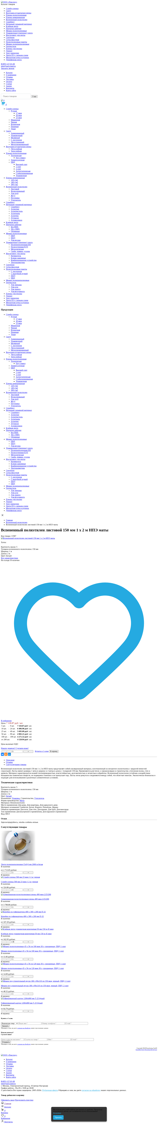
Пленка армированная (15, 17)
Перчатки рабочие (13, 28)
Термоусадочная (17, 160)
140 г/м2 (14, 182)
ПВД (13, 162)
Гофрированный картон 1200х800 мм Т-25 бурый (22, 1003)
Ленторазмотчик (18, 262)
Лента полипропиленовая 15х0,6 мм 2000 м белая (22, 864)
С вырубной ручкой (19, 274)
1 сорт (18, 167)
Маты (22, 800)
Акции (9, 86)
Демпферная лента (14, 60)
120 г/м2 (14, 180)
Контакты (10, 88)
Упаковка (16, 798)
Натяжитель (16, 256)
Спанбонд (10, 22)
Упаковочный (16, 135)
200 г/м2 (14, 184)
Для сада (14, 287)
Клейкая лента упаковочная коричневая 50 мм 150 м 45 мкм (26, 934)
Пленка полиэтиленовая (16, 15)
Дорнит (9, 51)
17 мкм (19, 113)
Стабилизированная (24, 173)
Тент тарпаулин (12, 53)
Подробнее (57, 1113)
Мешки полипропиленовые (17, 44)
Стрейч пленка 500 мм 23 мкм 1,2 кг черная (19, 882)
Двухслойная (16, 149)
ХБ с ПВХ (15, 229)
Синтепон (10, 37)
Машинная (15, 120)
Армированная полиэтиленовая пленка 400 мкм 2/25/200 (25, 899)
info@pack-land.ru (8, 66)
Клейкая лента (12, 26)
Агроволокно (16, 220)
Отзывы (9, 77)
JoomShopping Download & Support (146, 1049)
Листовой (15, 189)
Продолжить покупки (24, 1100)
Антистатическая (23, 171)
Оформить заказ (7, 1100)
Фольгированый (18, 191)
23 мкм (19, 118)
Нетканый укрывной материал (19, 24)
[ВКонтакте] (2, 754)
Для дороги (15, 289)
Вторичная (15, 124)
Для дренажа (16, 285)
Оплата (9, 81)
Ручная (14, 111)
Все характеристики (9, 558)
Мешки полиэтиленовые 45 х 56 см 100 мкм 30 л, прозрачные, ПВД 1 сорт (32, 951)
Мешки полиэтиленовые (16, 31)
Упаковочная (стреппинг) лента (19, 33)
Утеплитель (16, 200)
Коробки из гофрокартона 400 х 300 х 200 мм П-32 (22, 916)
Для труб (14, 193)
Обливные (15, 231)
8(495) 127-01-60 (8, 64)
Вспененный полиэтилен (16, 20)
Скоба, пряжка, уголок (20, 251)
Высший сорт (21, 164)
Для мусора (15, 240)
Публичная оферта (50, 1090)
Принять (58, 1117)
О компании (11, 75)
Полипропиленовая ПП (21, 245)
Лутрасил (15, 218)
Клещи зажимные (18, 258)
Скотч (8, 11)
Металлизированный (20, 144)
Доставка (10, 79)
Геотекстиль (11, 46)
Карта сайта (11, 90)
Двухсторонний (17, 142)
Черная (14, 122)
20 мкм (19, 115)
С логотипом (16, 140)
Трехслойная (16, 151)
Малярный (15, 138)
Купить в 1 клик (42, 751)
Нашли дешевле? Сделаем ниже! (15, 748)
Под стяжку (21, 158)
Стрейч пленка (12, 8)
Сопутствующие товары (16, 764)
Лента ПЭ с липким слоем (17, 55)
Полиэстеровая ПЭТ (19, 247)
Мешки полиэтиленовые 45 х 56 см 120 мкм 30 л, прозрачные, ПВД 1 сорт (32, 968)
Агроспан (15, 209)
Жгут (13, 196)
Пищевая (15, 127)
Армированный (17, 133)
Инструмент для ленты (15, 35)
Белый (9, 796)
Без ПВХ (14, 227)
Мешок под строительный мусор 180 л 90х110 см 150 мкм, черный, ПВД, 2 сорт (35, 986)
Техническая (16, 155)
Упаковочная (21, 176)
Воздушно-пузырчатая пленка (18, 13)
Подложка (15, 198)
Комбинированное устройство (24, 260)
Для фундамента (18, 291)
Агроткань (15, 213)
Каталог (9, 73)
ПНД (13, 238)
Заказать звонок (7, 68)
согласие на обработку (24, 1028)
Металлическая (17, 249)
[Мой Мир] (9, 754)
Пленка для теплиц (14, 49)
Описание (10, 760)
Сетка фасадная (12, 40)
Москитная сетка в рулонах (17, 57)
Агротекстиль (17, 211)
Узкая (13, 129)
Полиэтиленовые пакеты (16, 42)
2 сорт (18, 169)
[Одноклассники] (5, 754)
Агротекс (15, 216)
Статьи (9, 84)
